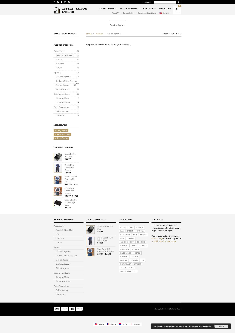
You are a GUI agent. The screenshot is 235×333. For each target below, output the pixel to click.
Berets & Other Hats (65, 55)
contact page (157, 239)
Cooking (141, 242)
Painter (123, 260)
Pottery (134, 260)
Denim (133, 245)
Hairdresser (125, 253)
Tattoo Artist (126, 268)
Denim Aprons (62, 85)
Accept (221, 326)
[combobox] (171, 34)
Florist (143, 245)
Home (102, 8)
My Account (146, 2)
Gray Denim (62, 131)
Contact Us (165, 8)
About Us (115, 13)
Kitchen (123, 257)
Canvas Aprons (63, 77)
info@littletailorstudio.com (163, 241)
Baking (139, 227)
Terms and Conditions (147, 13)
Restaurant (125, 264)
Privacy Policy (128, 13)
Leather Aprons (63, 264)
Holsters (60, 64)
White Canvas (63, 134)
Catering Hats (62, 98)
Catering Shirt (127, 242)
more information (205, 326)
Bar (122, 231)
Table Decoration (61, 107)
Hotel (137, 253)
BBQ (135, 234)
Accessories (148, 8)
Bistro (143, 234)
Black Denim (62, 138)
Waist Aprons (62, 89)
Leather (134, 257)
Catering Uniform (128, 8)
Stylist (137, 264)
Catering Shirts (63, 102)
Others (59, 68)
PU (143, 260)
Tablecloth (61, 116)
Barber (130, 231)
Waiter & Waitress (128, 271)
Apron (123, 227)
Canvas (131, 238)
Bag (131, 227)
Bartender (125, 234)
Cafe (122, 238)
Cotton (124, 245)
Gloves (59, 59)
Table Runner (62, 111)
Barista (140, 231)
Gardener (124, 249)
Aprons (111, 8)
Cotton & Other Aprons (66, 81)
